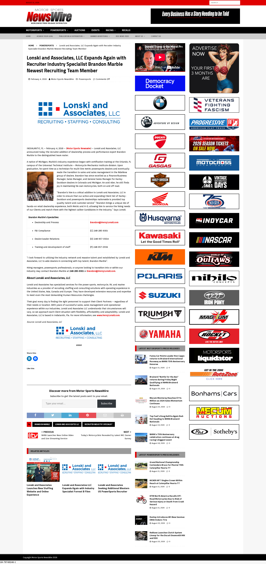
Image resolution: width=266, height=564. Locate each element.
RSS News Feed (122, 36)
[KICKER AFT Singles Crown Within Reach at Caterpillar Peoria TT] (141, 483)
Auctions (80, 30)
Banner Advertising (99, 36)
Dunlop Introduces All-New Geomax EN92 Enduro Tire (167, 518)
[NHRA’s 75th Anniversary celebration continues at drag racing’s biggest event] (141, 437)
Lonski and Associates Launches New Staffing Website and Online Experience (40, 489)
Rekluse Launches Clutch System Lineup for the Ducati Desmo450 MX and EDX (167, 535)
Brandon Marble (42, 424)
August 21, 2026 (158, 368)
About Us (139, 36)
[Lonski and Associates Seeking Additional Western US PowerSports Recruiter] (114, 469)
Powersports (58, 30)
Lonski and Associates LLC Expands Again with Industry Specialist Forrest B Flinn (78, 488)
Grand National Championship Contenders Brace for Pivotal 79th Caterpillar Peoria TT (166, 464)
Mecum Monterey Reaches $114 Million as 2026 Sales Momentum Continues (166, 400)
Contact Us (156, 36)
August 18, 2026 (158, 443)
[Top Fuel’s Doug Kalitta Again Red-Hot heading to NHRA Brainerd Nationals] (141, 419)
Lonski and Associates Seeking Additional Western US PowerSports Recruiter (113, 488)
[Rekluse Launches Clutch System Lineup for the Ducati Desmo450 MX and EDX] (141, 535)
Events (95, 30)
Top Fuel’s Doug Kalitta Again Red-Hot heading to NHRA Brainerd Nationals (167, 418)
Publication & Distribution (71, 36)
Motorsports (34, 30)
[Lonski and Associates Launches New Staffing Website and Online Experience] (43, 469)
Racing (109, 30)
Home (28, 36)
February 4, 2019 (39, 79)
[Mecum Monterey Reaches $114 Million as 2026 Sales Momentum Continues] (141, 401)
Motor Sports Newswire (79, 148)
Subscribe (106, 403)
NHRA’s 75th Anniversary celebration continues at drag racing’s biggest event (164, 437)
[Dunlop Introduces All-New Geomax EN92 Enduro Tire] (141, 520)
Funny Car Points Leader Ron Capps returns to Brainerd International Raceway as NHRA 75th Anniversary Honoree (167, 360)
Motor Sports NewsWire (62, 79)
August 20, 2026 (158, 389)
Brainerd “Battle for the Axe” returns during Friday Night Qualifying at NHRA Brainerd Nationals (164, 381)
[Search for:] (224, 2)
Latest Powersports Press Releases (159, 454)
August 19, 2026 (158, 425)
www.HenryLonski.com (108, 315)
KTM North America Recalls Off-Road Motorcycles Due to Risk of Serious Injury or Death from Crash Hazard (167, 500)
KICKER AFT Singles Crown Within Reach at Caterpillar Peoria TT (166, 482)
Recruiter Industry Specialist (99, 424)
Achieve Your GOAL (45, 36)
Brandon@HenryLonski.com (104, 222)
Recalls (126, 30)
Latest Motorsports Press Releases (159, 348)
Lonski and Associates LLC (67, 424)
